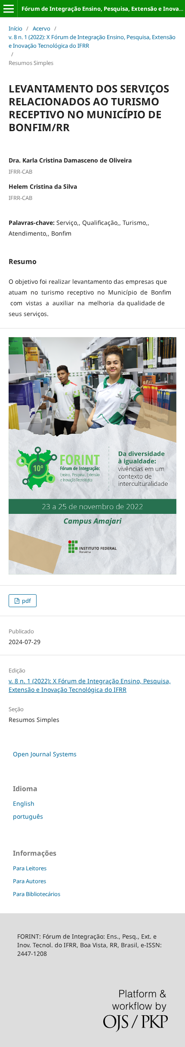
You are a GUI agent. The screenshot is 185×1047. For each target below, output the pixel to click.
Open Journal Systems (45, 754)
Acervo (41, 28)
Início (15, 28)
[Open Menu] (8, 8)
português (28, 816)
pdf (26, 601)
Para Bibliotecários (36, 894)
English (23, 803)
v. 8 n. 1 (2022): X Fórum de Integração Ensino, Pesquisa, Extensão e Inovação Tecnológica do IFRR (92, 41)
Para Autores (29, 881)
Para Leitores (29, 868)
